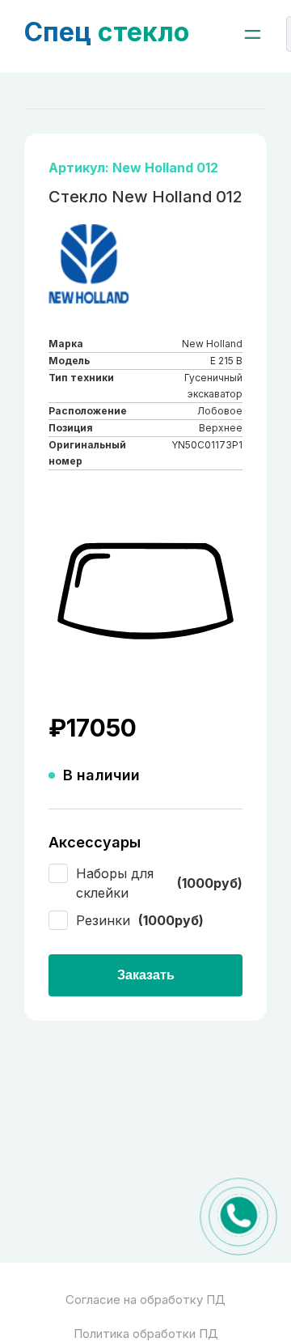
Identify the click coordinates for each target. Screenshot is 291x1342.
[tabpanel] (145, 592)
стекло (106, 32)
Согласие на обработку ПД (145, 1299)
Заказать (146, 975)
